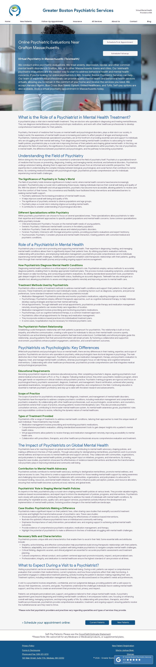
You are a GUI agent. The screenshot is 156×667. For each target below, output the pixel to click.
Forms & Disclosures (31, 650)
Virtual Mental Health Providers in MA (144, 11)
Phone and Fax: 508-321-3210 (35, 654)
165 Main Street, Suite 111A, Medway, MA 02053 (43, 658)
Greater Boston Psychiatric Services (78, 10)
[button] (97, 21)
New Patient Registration (123, 646)
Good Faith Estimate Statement (95, 634)
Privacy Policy (28, 646)
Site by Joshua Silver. (125, 650)
